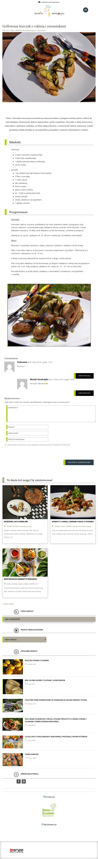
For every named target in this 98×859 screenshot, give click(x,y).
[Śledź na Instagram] (24, 781)
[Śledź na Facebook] (19, 781)
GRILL (13, 30)
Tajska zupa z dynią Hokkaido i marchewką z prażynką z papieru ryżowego (56, 737)
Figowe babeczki (31, 754)
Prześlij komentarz (79, 462)
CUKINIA (57, 526)
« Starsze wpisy (8, 604)
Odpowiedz (85, 376)
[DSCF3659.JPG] (49, 346)
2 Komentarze (40, 30)
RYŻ (37, 584)
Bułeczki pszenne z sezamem (37, 660)
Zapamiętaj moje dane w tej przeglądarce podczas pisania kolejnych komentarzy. (39, 445)
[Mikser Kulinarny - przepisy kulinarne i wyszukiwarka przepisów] (49, 817)
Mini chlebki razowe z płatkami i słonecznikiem (45, 680)
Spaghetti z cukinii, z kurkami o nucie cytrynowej (73, 522)
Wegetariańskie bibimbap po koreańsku (20, 579)
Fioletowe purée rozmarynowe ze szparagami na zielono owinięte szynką (56, 700)
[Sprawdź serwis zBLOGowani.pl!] (49, 824)
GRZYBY (75, 526)
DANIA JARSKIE (66, 526)
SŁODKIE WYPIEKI (13, 526)
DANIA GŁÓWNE (12, 584)
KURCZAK (18, 30)
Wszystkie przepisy (29, 30)
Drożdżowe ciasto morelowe (16, 522)
